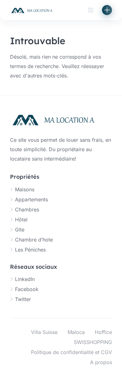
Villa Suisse (44, 332)
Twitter (23, 299)
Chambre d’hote (34, 239)
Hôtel (21, 219)
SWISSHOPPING (93, 342)
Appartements (31, 199)
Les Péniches (30, 249)
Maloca (76, 332)
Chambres (27, 209)
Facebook (26, 289)
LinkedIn (25, 279)
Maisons (24, 189)
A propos (101, 362)
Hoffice (103, 332)
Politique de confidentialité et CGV (71, 352)
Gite (19, 229)
